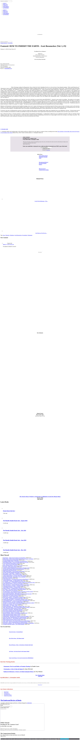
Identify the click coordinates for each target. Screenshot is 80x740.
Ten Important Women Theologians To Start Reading (13, 569)
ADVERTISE (6, 7)
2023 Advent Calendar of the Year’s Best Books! (12, 610)
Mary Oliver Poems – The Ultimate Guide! (16, 638)
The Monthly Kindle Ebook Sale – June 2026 (14, 540)
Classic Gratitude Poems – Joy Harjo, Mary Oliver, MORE (14, 575)
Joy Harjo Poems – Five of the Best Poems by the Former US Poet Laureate (18, 591)
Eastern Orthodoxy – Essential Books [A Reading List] (14, 588)
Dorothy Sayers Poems (8, 695)
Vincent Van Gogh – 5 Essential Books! (16, 631)
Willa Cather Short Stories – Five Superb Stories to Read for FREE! (16, 607)
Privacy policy (66, 738)
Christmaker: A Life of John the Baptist (13, 669)
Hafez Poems (6, 692)
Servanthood (24, 235)
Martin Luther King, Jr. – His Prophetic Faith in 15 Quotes (14, 618)
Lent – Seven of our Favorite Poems (10, 564)
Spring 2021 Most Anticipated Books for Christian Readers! (15, 617)
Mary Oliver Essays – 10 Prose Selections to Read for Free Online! (16, 584)
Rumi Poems (6, 691)
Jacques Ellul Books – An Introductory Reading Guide (14, 606)
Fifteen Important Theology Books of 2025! (11, 615)
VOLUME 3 (10, 43)
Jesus (4, 235)
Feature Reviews (3, 43)
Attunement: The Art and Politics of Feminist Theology (17, 666)
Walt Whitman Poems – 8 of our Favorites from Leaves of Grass (15, 562)
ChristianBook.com (8, 68)
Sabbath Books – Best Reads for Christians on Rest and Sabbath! (16, 616)
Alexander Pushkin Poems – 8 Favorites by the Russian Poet (15, 561)
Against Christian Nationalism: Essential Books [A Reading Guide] (16, 567)
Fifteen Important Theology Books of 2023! (11, 614)
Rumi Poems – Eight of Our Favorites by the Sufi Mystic (14, 557)
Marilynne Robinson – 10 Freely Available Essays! (13, 601)
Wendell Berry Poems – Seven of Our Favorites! (12, 574)
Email (1, 705)
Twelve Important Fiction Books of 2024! (11, 563)
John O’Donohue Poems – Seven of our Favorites (13, 565)
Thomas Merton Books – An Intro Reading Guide (13, 580)
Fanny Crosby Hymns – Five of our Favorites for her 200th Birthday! (16, 620)
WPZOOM (29, 703)
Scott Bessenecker (18, 235)
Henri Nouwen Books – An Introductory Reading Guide (14, 597)
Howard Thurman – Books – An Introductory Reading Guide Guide (21, 644)
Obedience (12, 235)
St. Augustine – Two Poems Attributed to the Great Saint (14, 581)
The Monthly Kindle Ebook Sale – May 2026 (14, 550)
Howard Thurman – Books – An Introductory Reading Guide (15, 613)
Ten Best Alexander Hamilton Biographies (11, 572)
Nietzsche (7, 235)
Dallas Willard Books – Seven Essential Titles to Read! (14, 571)
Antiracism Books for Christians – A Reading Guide (13, 585)
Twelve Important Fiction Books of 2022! (11, 611)
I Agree (61, 738)
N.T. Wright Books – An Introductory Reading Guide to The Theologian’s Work (19, 582)
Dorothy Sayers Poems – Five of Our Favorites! (12, 603)
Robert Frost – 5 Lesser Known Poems (10, 596)
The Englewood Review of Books (10, 700)
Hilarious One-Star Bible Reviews (9, 570)
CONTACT (5, 5)
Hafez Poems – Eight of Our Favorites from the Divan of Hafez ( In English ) (18, 558)
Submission (30, 235)
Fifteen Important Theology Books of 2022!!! (12, 594)
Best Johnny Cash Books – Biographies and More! (13, 609)
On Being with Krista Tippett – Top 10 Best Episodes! (13, 624)
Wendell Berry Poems (7, 694)
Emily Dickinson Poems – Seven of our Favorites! (13, 583)
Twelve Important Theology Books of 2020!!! (12, 608)
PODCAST (5, 4)
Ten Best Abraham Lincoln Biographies (11, 560)
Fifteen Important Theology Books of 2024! (11, 619)
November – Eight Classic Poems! (10, 566)
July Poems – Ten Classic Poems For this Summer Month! (14, 589)
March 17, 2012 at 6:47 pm (8, 244)
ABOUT (5, 3)
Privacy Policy (40, 684)
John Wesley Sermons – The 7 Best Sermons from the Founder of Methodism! (18, 623)
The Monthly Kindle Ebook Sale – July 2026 (14, 530)
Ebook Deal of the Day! (9, 511)
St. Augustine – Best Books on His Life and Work (13, 598)
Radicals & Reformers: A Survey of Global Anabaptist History (19, 671)
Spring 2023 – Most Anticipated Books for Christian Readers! (15, 622)
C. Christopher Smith (4, 129)
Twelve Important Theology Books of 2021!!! (12, 592)
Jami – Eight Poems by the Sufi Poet (10, 590)
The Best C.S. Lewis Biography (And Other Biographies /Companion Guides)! (18, 602)
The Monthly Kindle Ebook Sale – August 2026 (15, 520)
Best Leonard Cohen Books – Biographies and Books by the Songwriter (17, 593)
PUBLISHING (6, 6)
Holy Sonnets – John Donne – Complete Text (12, 573)
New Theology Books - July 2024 (40, 676)
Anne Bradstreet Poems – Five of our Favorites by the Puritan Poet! (16, 600)
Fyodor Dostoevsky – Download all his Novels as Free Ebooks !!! (16, 579)
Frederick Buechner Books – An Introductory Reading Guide (15, 599)
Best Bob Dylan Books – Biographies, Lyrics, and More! (14, 576)
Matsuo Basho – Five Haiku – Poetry (10, 605)
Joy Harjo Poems (7, 693)
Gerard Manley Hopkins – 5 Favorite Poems (11, 587)
